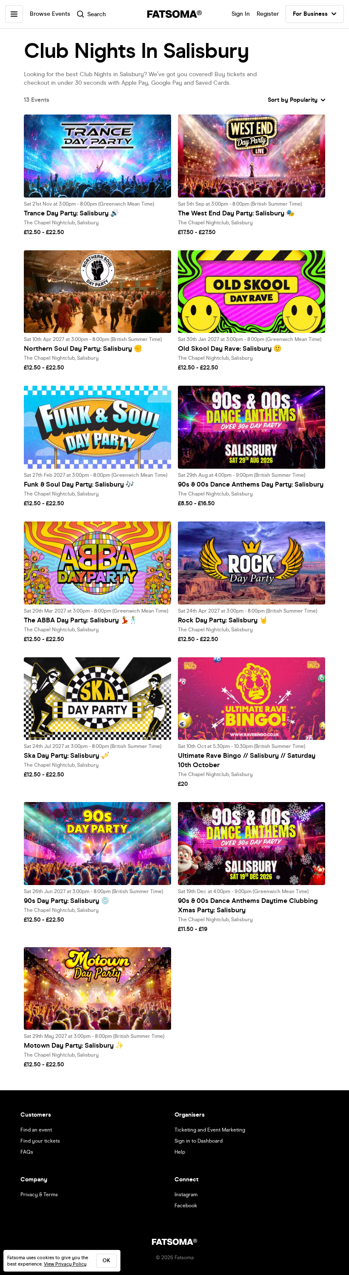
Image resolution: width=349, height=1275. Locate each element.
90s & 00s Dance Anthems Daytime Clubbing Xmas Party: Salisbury (248, 905)
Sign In (241, 13)
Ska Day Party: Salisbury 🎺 (66, 755)
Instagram (185, 1195)
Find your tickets (40, 1141)
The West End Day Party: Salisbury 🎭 (236, 213)
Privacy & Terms (39, 1195)
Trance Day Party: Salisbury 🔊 (71, 213)
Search (96, 14)
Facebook (185, 1206)
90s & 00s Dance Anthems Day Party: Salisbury (250, 484)
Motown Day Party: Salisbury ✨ (74, 1045)
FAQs (26, 1152)
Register (268, 13)
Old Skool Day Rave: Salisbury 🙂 (230, 348)
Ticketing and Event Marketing (209, 1130)
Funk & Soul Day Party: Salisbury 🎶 (79, 484)
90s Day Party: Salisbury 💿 (66, 901)
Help (179, 1152)
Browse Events (50, 13)
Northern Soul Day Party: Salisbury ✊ (83, 348)
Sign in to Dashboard (198, 1141)
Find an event (36, 1130)
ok (106, 1261)
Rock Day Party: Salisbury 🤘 (223, 620)
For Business (310, 13)
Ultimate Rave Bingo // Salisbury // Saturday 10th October (246, 760)
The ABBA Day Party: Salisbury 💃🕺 (80, 620)
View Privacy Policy (65, 1264)
